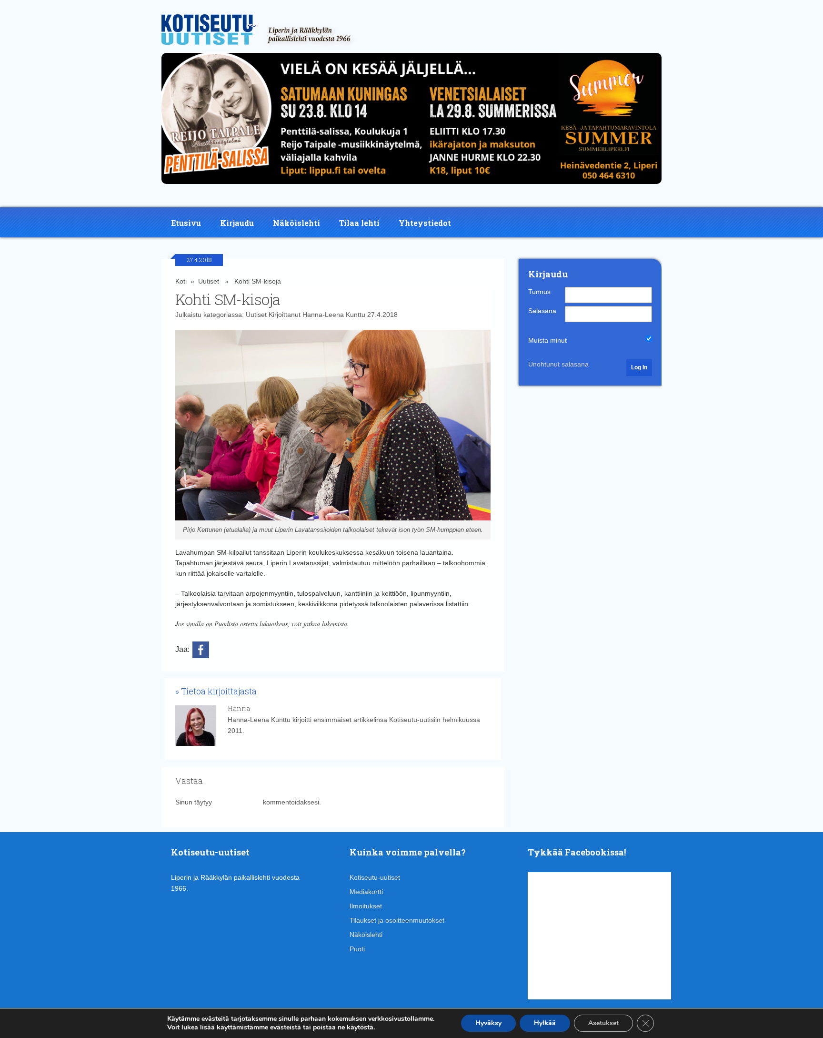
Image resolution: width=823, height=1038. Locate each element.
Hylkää (545, 1023)
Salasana (542, 311)
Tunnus (539, 291)
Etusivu (186, 223)
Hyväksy (488, 1023)
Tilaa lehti (359, 223)
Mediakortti (366, 892)
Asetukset (603, 1023)
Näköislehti (296, 223)
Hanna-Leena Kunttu (333, 314)
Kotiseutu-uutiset (375, 877)
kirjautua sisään (237, 802)
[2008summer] (411, 186)
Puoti (357, 949)
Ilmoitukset (366, 906)
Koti (181, 281)
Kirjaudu (237, 223)
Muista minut (547, 340)
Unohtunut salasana (558, 364)
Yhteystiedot (425, 223)
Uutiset (208, 281)
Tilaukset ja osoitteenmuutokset (397, 920)
